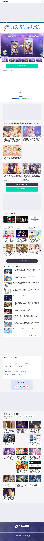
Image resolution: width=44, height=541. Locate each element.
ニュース (6, 22)
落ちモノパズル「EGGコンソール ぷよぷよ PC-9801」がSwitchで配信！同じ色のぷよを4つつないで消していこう (9, 225)
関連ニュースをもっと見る (22, 184)
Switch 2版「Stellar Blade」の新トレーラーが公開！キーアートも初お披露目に (34, 484)
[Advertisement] (22, 12)
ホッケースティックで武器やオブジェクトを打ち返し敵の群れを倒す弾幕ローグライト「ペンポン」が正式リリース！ (34, 431)
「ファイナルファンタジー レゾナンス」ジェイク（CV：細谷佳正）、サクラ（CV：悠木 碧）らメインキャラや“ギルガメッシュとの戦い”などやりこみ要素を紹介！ (34, 459)
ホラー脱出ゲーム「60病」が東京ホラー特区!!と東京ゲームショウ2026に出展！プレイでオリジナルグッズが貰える (21, 225)
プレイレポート (11, 371)
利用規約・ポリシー (19, 530)
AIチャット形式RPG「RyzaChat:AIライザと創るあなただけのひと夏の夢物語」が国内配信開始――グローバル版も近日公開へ (9, 254)
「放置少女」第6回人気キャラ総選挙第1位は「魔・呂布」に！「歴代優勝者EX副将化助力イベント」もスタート (12, 176)
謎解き (6, 366)
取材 (6, 371)
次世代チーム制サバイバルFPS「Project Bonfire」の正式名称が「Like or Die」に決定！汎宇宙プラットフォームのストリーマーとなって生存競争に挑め (9, 445)
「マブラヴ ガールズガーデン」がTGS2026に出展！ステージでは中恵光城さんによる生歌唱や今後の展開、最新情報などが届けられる (34, 471)
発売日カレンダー (8, 374)
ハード (22, 363)
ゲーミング (31, 363)
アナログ (17, 363)
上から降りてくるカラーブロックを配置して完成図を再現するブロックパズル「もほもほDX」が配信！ (9, 431)
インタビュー (18, 371)
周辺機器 (26, 363)
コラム (23, 371)
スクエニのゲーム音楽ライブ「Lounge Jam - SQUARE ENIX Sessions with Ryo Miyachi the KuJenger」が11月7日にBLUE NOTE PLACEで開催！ (21, 255)
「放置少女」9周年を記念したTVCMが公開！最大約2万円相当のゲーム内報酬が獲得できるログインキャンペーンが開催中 (31, 140)
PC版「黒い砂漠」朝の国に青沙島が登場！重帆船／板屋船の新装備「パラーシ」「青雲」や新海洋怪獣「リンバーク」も (21, 485)
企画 (26, 371)
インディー (7, 363)
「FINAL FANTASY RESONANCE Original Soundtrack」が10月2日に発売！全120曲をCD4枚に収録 (34, 225)
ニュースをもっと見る (22, 261)
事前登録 (10, 361)
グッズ (15, 366)
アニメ (26, 366)
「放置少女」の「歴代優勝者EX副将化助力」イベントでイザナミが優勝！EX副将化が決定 (12, 158)
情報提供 (25, 530)
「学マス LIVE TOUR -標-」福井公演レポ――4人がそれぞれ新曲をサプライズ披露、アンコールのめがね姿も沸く (21, 431)
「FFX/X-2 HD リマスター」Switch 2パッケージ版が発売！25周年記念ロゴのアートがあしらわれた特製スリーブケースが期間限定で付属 (34, 444)
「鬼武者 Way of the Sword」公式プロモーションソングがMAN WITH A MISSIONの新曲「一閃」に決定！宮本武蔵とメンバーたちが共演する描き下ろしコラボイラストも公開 (9, 486)
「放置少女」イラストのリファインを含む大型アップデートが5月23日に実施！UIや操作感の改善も (22, 27)
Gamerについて (12, 530)
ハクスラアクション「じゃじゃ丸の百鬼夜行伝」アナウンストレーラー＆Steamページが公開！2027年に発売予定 (34, 240)
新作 (6, 361)
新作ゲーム (6, 416)
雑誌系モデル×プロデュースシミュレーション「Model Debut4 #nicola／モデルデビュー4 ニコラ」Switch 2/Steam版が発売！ (34, 254)
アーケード (12, 363)
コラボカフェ (20, 366)
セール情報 (11, 416)
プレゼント (11, 376)
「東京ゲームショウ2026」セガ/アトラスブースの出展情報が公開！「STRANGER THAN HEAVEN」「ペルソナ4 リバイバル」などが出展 (21, 240)
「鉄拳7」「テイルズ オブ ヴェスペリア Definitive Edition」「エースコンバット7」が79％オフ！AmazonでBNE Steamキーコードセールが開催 (21, 459)
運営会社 (33, 530)
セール (6, 376)
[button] (1, 60)
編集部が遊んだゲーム (16, 374)
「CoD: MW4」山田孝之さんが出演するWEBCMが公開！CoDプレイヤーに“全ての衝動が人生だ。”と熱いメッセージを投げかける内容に (9, 498)
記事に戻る (22, 92)
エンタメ (10, 366)
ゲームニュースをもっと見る (34, 335)
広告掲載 (29, 530)
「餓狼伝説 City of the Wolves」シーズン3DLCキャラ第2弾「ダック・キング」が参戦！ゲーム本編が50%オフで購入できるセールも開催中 (21, 471)
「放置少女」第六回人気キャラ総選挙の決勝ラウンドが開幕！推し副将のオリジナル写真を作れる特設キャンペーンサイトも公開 (31, 177)
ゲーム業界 (26, 416)
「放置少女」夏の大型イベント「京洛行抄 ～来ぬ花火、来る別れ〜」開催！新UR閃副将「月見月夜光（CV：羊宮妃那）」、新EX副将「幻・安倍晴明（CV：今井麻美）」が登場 (12, 141)
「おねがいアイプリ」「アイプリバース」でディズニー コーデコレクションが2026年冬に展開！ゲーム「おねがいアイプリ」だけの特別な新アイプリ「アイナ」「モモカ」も (9, 241)
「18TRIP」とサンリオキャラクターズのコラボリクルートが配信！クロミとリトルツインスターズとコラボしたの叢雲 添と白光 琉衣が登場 (9, 458)
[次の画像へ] (22, 45)
